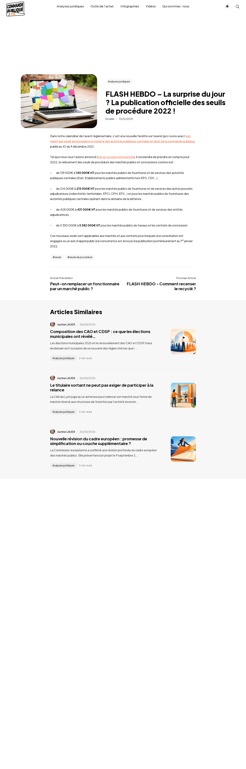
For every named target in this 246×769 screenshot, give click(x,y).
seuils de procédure (81, 257)
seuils (58, 257)
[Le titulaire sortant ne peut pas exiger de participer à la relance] (178, 395)
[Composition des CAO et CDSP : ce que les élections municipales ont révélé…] (178, 341)
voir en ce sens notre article (116, 157)
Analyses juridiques (119, 81)
